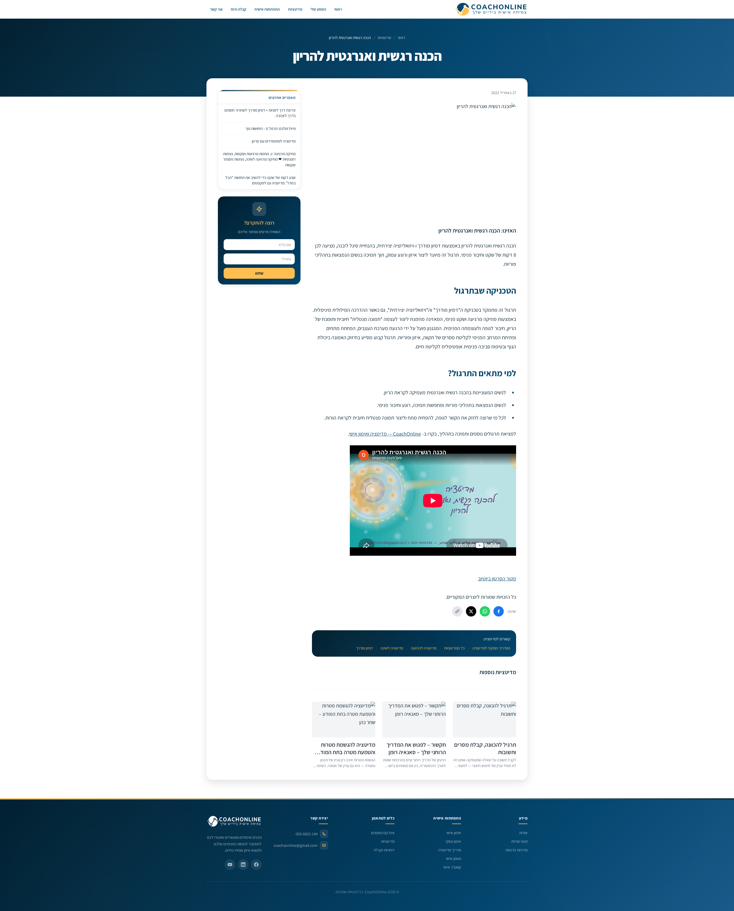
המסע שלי (318, 9)
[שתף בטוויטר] (471, 611)
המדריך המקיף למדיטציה (491, 648)
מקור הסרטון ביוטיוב (497, 578)
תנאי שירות (519, 841)
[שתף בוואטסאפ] (485, 611)
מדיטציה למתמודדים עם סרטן (274, 141)
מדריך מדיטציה (449, 850)
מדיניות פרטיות (516, 850)
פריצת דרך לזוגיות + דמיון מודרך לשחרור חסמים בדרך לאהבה (260, 113)
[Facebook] (256, 864)
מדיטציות (295, 9)
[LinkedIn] (243, 864)
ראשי (338, 9)
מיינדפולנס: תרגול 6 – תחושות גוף (271, 128)
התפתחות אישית (267, 9)
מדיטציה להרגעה (423, 648)
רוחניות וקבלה (384, 850)
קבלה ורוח (238, 9)
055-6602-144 (307, 833)
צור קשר (216, 9)
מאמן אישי (453, 858)
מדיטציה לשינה (391, 648)
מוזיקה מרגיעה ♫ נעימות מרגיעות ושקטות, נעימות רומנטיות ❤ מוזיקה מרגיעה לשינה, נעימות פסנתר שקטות (259, 159)
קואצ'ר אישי (452, 867)
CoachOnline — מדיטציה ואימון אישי (385, 433)
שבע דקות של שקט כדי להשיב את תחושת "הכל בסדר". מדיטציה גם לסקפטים (260, 180)
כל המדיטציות (454, 648)
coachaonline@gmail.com (296, 845)
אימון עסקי (453, 841)
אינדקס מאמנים (383, 832)
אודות (523, 832)
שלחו (259, 273)
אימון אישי (453, 832)
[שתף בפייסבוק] (498, 611)
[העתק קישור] (457, 611)
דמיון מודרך (364, 648)
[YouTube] (230, 864)
